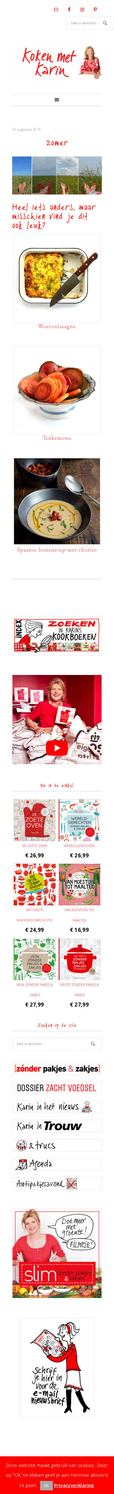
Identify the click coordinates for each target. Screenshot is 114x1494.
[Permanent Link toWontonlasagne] (57, 318)
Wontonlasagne (57, 326)
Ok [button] (46, 1485)
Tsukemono (57, 437)
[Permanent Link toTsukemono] (57, 429)
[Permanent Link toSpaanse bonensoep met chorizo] (57, 541)
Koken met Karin (57, 63)
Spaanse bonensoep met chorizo (57, 549)
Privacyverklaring (74, 1485)
